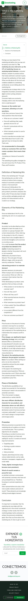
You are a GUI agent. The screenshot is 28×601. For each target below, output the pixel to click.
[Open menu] (24, 3)
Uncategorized (21, 36)
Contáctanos (9, 597)
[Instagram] (16, 572)
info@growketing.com (14, 576)
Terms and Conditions (14, 590)
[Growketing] (8, 2)
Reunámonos (20, 597)
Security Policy (14, 593)
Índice (5, 44)
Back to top (14, 584)
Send (22, 553)
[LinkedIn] (12, 572)
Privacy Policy (14, 587)
